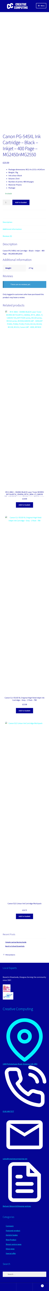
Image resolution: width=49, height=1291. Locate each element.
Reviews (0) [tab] (7, 236)
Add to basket (21, 202)
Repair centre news (13, 1244)
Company (10, 1226)
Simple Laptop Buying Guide (15, 942)
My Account (8, 1287)
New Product (11, 1239)
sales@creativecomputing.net (15, 1159)
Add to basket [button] (24, 505)
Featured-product (13, 1230)
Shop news (10, 1249)
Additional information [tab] (12, 229)
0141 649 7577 (8, 1111)
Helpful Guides (12, 1235)
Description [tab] (7, 222)
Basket (38, 1285)
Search (24, 1287)
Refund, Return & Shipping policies (17, 1206)
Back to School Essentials (14, 946)
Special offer (11, 1253)
